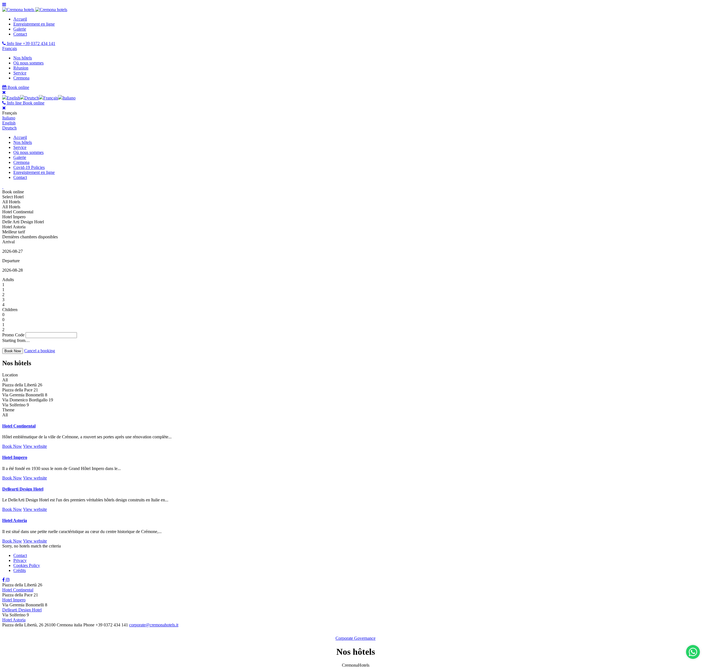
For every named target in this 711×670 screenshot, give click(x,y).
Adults (8, 279)
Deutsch (9, 128)
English (9, 123)
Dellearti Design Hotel (22, 489)
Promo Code (13, 334)
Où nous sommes (28, 63)
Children (9, 309)
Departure (11, 260)
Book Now (12, 446)
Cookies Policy (26, 565)
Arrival (8, 241)
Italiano (8, 118)
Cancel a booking (39, 350)
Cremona (21, 78)
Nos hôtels (22, 58)
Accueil (20, 19)
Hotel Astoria (14, 520)
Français (9, 48)
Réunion (20, 68)
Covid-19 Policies (29, 167)
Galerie (19, 29)
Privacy (20, 560)
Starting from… (16, 340)
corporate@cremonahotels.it (153, 624)
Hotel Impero (14, 457)
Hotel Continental (19, 426)
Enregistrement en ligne (34, 24)
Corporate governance (355, 638)
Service (19, 73)
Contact (20, 34)
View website (35, 446)
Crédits (19, 570)
